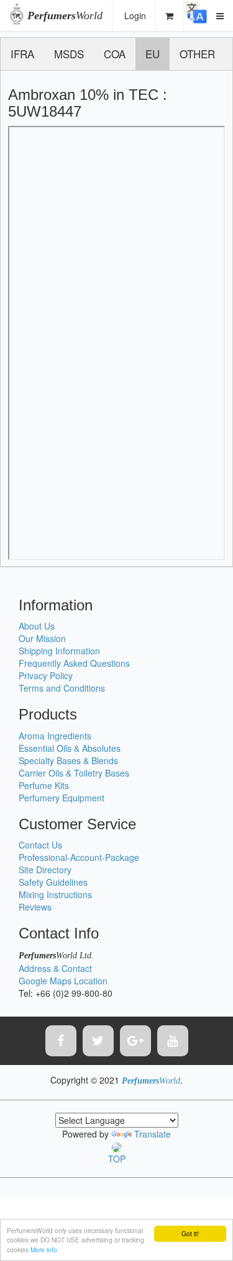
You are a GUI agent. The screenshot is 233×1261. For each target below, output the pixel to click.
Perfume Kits (44, 785)
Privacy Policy (46, 675)
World (65, 15)
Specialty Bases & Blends (68, 760)
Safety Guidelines (53, 882)
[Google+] (135, 1040)
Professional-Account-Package (79, 857)
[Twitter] (98, 1040)
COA (115, 53)
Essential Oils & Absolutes (70, 748)
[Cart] (169, 15)
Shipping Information (59, 650)
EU (152, 53)
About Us (37, 626)
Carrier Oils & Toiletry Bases (74, 773)
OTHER (197, 53)
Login (135, 15)
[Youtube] (172, 1040)
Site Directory (45, 869)
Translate (152, 1134)
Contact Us (40, 845)
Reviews (35, 907)
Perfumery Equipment (61, 797)
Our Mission (42, 638)
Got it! (190, 1233)
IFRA (22, 53)
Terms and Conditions (62, 688)
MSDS (69, 53)
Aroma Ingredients (55, 735)
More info (43, 1249)
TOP (117, 1158)
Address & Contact (55, 968)
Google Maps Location (63, 980)
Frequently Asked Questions (74, 663)
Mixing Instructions (55, 894)
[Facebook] (60, 1040)
